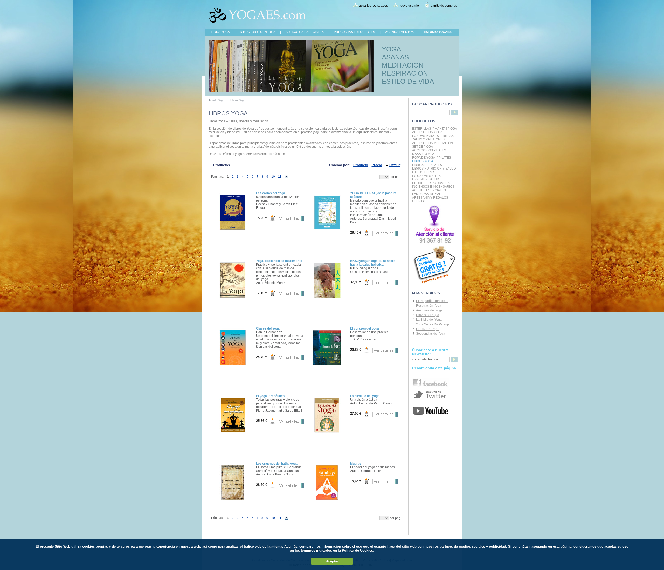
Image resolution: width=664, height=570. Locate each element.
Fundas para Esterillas (433, 136)
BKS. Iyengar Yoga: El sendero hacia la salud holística (372, 262)
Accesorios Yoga (427, 132)
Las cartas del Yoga (270, 193)
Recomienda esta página (434, 368)
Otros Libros (423, 172)
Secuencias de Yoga (430, 334)
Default (394, 165)
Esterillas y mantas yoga (434, 128)
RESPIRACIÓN (405, 73)
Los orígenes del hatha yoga (277, 463)
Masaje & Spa (423, 154)
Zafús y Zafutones (428, 139)
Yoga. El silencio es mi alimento (279, 261)
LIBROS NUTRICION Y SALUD (434, 168)
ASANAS (395, 57)
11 (279, 176)
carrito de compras (444, 6)
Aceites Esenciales (429, 190)
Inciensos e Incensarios (433, 187)
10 (273, 176)
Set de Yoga (422, 147)
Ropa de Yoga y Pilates (431, 157)
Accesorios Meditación (432, 143)
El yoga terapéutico (270, 396)
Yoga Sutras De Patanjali (433, 324)
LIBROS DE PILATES (427, 165)
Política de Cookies (357, 550)
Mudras (355, 463)
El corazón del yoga (364, 328)
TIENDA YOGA (219, 32)
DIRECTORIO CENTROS (257, 32)
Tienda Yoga (216, 100)
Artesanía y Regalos (430, 197)
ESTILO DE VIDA (408, 81)
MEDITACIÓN (403, 65)
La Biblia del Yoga (429, 319)
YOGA (391, 49)
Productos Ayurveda (431, 183)
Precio (377, 165)
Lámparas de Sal (426, 194)
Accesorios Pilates (429, 150)
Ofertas (419, 201)
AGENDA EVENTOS (399, 32)
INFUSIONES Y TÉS (426, 176)
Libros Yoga (422, 161)
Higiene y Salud (425, 179)
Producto (360, 165)
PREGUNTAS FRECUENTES (354, 32)
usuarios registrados (373, 6)
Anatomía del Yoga (429, 310)
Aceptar (332, 561)
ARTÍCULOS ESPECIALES (305, 32)
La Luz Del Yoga (427, 329)
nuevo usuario (409, 6)
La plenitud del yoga (364, 396)
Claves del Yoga (268, 328)
